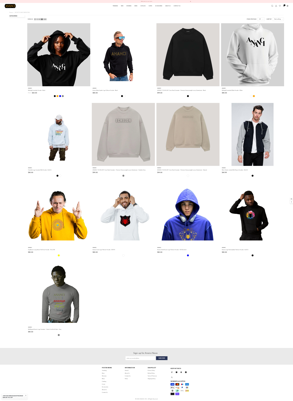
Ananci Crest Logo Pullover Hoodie (104, 249)
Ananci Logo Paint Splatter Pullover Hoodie (235, 249)
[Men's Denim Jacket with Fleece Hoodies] (252, 134)
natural (188, 176)
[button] (35, 19)
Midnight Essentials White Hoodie (232, 90)
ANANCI (30, 88)
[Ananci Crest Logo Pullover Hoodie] (123, 214)
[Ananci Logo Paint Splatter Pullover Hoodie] (252, 214)
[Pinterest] (181, 372)
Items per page (251, 19)
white (125, 96)
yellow (59, 255)
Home (11, 12)
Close (190, 1)
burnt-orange (57, 96)
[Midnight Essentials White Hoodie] (252, 54)
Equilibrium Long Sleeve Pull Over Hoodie (41, 249)
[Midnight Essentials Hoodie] (58, 54)
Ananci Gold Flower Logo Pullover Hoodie (171, 249)
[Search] (272, 6)
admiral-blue (60, 96)
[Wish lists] (280, 6)
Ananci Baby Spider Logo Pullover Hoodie (105, 90)
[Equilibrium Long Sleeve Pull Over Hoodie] (58, 214)
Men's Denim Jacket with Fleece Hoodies (235, 170)
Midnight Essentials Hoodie (36, 90)
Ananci (94, 88)
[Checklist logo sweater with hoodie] (58, 134)
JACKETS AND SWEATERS (22, 12)
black (55, 96)
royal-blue (188, 255)
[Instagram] (176, 372)
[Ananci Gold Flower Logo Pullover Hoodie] (188, 214)
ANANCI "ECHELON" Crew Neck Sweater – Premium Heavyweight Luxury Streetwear (181, 90)
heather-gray (63, 96)
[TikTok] (186, 372)
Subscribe (161, 358)
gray (59, 335)
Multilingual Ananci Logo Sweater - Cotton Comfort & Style (44, 329)
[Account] (276, 6)
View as (30, 19)
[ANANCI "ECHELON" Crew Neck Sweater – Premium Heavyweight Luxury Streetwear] (188, 54)
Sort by (269, 19)
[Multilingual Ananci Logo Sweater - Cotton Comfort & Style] (58, 293)
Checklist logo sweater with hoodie (39, 170)
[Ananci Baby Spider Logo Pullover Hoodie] (123, 54)
